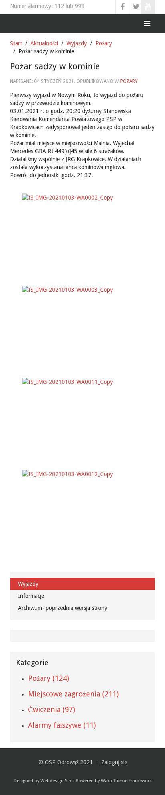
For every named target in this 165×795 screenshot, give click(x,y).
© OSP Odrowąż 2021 (65, 762)
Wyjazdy (76, 43)
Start (16, 43)
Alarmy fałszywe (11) (62, 725)
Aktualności (44, 43)
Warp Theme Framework (126, 780)
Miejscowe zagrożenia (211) (73, 694)
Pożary (103, 43)
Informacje (31, 596)
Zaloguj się (114, 762)
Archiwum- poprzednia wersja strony (62, 608)
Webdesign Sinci (57, 780)
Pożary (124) (48, 678)
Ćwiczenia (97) (51, 709)
